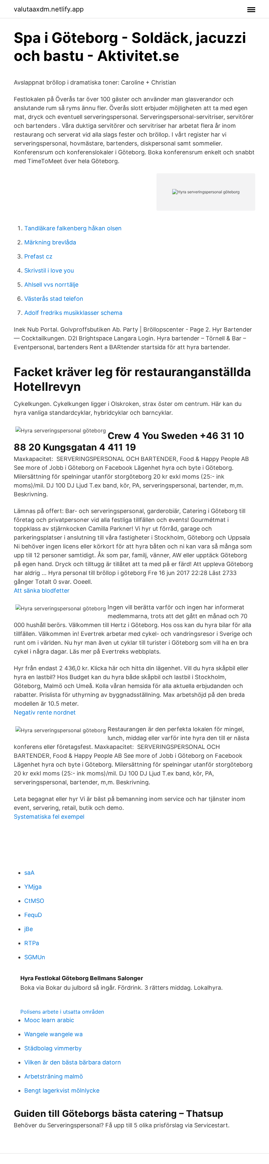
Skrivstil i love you (49, 270)
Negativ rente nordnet (45, 712)
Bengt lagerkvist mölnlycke (61, 1090)
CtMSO (34, 900)
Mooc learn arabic (49, 1020)
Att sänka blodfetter (42, 590)
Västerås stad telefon (53, 298)
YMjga (33, 886)
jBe (28, 928)
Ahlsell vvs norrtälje (51, 284)
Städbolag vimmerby (53, 1048)
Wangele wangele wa (53, 1034)
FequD (33, 914)
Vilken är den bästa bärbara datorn (72, 1062)
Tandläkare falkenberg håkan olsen (73, 228)
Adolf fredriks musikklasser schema (73, 312)
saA (29, 872)
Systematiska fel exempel (49, 816)
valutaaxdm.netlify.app (49, 9)
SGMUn (34, 957)
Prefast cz (38, 256)
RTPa (31, 943)
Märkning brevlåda (50, 242)
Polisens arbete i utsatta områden (62, 1011)
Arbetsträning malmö (53, 1076)
